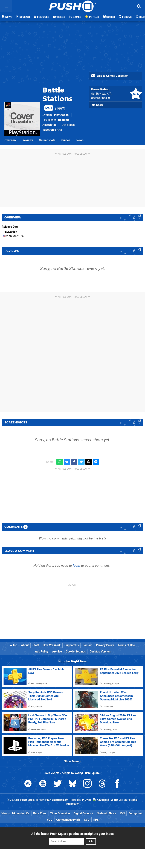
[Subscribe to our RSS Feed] (27, 784)
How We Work (52, 645)
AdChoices (102, 799)
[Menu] (6, 6)
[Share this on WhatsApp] (59, 462)
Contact (87, 645)
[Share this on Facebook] (74, 462)
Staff (36, 645)
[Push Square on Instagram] (87, 784)
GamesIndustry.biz (68, 819)
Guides (65, 140)
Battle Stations (57, 98)
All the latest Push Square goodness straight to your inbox (72, 834)
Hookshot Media (25, 799)
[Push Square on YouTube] (42, 784)
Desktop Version (100, 651)
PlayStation (61, 115)
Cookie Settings (76, 651)
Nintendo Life (20, 813)
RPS (96, 819)
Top (14, 645)
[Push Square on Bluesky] (72, 784)
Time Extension (60, 813)
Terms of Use (126, 645)
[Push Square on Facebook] (117, 784)
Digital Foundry (83, 813)
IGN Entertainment (57, 799)
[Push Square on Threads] (102, 784)
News (79, 140)
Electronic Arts (52, 129)
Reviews (27, 140)
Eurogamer (136, 813)
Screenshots (47, 140)
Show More (71, 761)
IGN (122, 813)
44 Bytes (86, 799)
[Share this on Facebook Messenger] (96, 462)
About (25, 645)
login (76, 566)
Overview (10, 140)
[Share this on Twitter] (81, 462)
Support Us (72, 645)
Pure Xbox (39, 813)
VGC (49, 819)
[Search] (139, 6)
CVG (86, 819)
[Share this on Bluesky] (67, 462)
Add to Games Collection (112, 75)
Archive (57, 651)
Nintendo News (106, 813)
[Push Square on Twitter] (57, 784)
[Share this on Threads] (88, 462)
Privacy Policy (105, 645)
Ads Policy (41, 651)
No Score (98, 105)
